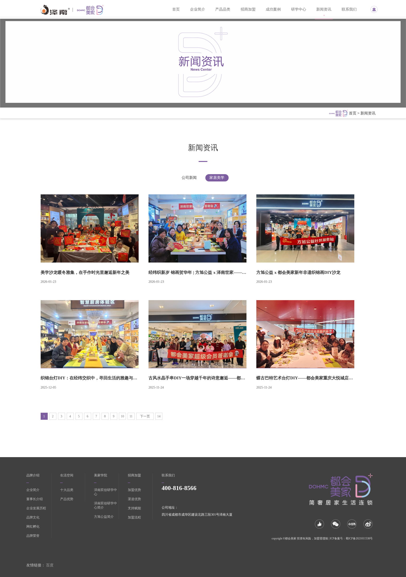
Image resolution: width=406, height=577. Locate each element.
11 (131, 416)
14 (158, 416)
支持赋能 (134, 508)
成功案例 (273, 9)
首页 (176, 9)
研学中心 (298, 9)
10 (122, 416)
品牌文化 (32, 517)
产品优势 (66, 499)
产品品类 (222, 9)
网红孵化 (32, 526)
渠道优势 (134, 499)
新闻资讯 (323, 9)
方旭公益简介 (104, 516)
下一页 (145, 416)
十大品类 (66, 490)
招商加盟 (248, 9)
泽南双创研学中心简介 (105, 505)
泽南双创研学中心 (105, 492)
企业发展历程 (36, 508)
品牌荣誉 (32, 536)
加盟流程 (134, 517)
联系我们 (349, 9)
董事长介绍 (34, 499)
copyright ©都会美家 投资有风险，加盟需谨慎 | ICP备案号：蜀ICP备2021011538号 (322, 538)
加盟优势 (134, 490)
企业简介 (197, 9)
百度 (50, 565)
